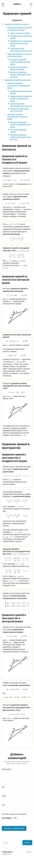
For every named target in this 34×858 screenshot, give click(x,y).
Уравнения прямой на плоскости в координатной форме (19, 28)
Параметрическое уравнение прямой (21, 37)
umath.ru (17, 4)
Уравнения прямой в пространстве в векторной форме (17, 116)
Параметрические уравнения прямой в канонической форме (21, 98)
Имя (4, 787)
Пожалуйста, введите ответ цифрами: (14, 814)
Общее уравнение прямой (20, 33)
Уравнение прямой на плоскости (17, 24)
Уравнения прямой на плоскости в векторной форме (19, 55)
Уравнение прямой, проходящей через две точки (21, 49)
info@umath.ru (6, 854)
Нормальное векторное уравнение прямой (19, 68)
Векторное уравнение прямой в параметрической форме (20, 61)
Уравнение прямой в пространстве (18, 80)
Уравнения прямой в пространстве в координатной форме (18, 85)
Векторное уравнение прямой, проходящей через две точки (20, 74)
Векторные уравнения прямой (18, 130)
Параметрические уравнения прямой (21, 92)
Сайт (3, 805)
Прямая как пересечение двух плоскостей (19, 109)
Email (4, 796)
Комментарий (7, 769)
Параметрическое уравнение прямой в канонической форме (21, 43)
